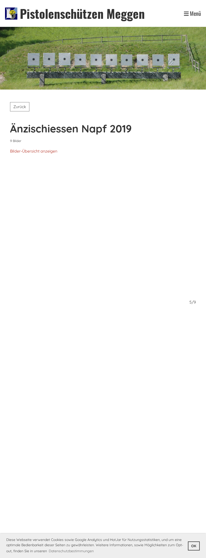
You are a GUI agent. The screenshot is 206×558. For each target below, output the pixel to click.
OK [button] (193, 546)
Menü (195, 13)
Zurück (19, 106)
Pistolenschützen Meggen (82, 13)
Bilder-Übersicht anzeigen (33, 151)
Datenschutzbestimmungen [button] (71, 551)
